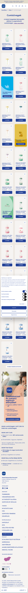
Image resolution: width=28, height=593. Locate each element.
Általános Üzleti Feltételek (11, 539)
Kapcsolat (5, 522)
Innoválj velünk (7, 550)
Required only (14, 314)
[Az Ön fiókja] (19, 6)
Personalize (14, 311)
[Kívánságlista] (16, 6)
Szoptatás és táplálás (9, 502)
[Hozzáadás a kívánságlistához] (11, 31)
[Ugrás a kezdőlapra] (3, 6)
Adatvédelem (6, 544)
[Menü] (25, 6)
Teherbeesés (6, 494)
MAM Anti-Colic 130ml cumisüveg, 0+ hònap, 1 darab (7, 188)
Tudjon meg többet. (19, 23)
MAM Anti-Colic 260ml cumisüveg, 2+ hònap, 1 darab (21, 188)
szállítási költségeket (8, 584)
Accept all (14, 307)
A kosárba (7, 48)
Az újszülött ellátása (9, 499)
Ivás (3, 511)
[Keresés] (13, 6)
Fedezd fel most (20, 143)
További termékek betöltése (14, 366)
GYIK (3, 525)
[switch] (24, 294)
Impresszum (6, 542)
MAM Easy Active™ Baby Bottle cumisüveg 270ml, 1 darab (7, 44)
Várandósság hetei (8, 497)
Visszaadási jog (7, 530)
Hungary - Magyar (6, 563)
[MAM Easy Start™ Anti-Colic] (21, 157)
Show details (21, 304)
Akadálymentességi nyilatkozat (12, 547)
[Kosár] (22, 6)
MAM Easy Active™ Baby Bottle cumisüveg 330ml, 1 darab (21, 116)
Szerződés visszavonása (7, 533)
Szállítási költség (8, 527)
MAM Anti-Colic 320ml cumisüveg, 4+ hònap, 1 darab (21, 212)
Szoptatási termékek (8, 513)
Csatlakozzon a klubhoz (13, 419)
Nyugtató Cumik (7, 508)
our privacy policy (5, 286)
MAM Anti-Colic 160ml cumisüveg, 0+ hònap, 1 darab (21, 163)
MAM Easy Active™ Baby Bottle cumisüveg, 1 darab (20, 68)
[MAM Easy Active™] (7, 37)
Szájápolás (5, 516)
